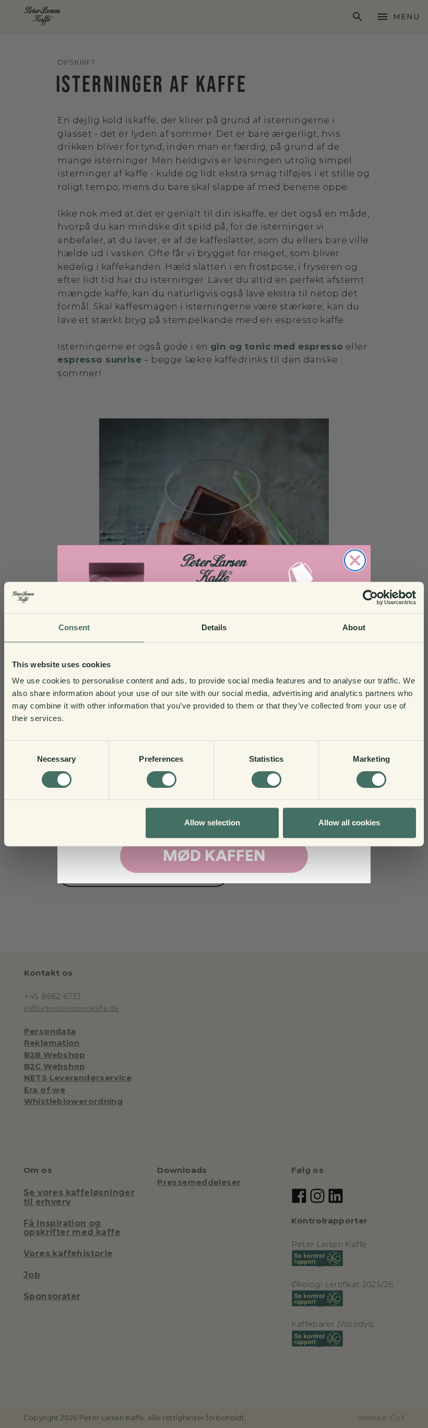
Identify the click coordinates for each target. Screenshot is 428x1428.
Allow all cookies (349, 822)
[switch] (161, 779)
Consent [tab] (74, 627)
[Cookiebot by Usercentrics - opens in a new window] (370, 597)
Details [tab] (214, 627)
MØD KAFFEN (214, 856)
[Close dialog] (354, 560)
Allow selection (212, 822)
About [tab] (353, 627)
